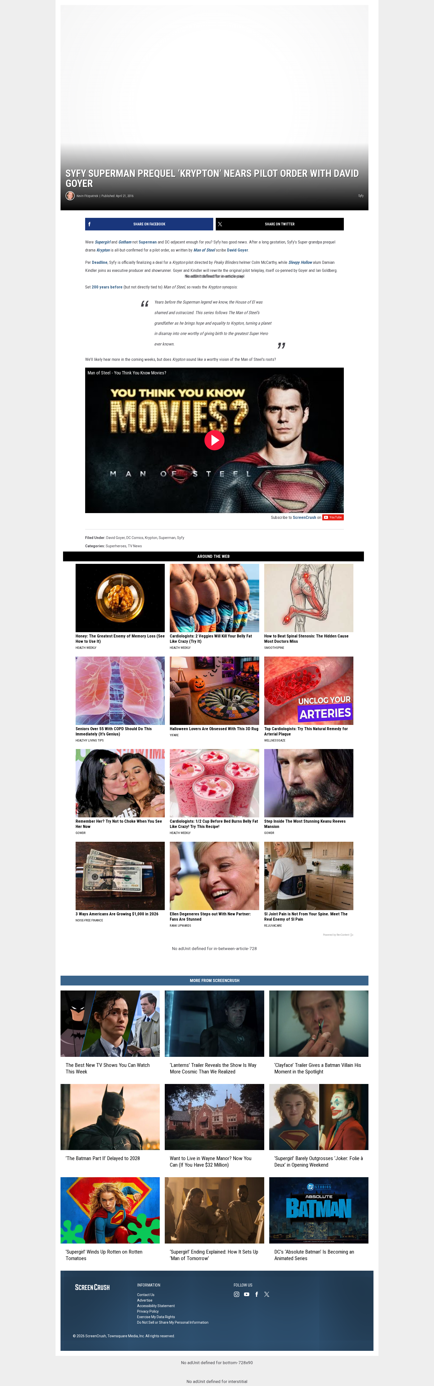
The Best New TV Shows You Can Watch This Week (108, 1068)
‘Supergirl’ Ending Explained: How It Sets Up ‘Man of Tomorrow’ (214, 1255)
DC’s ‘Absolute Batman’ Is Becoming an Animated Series (314, 1255)
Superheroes (116, 546)
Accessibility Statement (156, 1306)
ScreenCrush (304, 517)
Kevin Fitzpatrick (87, 196)
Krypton (103, 250)
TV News (135, 546)
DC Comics (134, 538)
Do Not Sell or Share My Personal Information (172, 1322)
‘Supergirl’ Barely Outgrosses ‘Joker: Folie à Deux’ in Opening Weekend (318, 1161)
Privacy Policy (148, 1311)
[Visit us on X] (269, 1294)
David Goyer (237, 250)
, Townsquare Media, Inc (125, 1336)
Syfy (180, 538)
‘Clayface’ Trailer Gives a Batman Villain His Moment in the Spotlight (317, 1068)
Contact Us (145, 1295)
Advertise (144, 1300)
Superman (148, 241)
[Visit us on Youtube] (249, 1294)
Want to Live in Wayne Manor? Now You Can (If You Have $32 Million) (210, 1161)
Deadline (99, 262)
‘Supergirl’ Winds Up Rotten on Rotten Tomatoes (104, 1255)
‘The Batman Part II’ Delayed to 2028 (103, 1158)
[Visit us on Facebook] (259, 1294)
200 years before (107, 286)
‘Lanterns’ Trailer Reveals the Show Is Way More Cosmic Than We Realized (213, 1068)
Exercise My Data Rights (156, 1317)
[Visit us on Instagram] (239, 1294)
